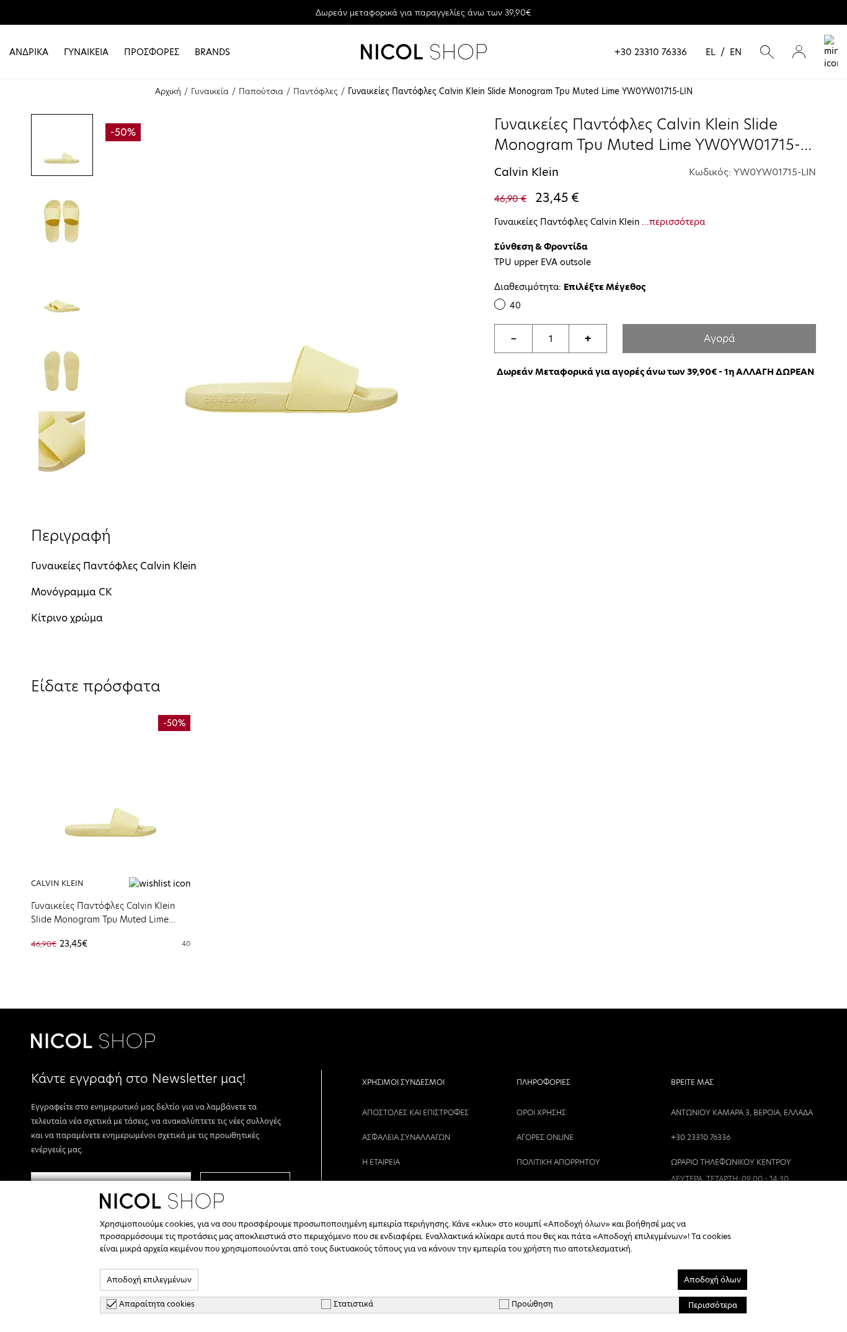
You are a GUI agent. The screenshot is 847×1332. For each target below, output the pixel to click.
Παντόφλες (315, 91)
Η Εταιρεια (381, 1162)
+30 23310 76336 (650, 52)
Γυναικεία (210, 91)
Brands (212, 52)
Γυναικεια (86, 52)
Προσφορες (151, 52)
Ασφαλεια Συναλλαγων (406, 1137)
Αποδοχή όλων (712, 1279)
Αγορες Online (545, 1137)
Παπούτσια (261, 91)
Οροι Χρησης (541, 1112)
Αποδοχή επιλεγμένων (149, 1279)
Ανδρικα (28, 52)
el (711, 52)
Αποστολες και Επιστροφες (415, 1112)
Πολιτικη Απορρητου (558, 1162)
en (736, 52)
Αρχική (168, 91)
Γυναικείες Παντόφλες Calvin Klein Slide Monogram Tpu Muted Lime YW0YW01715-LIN (103, 919)
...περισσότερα (673, 222)
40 (515, 305)
